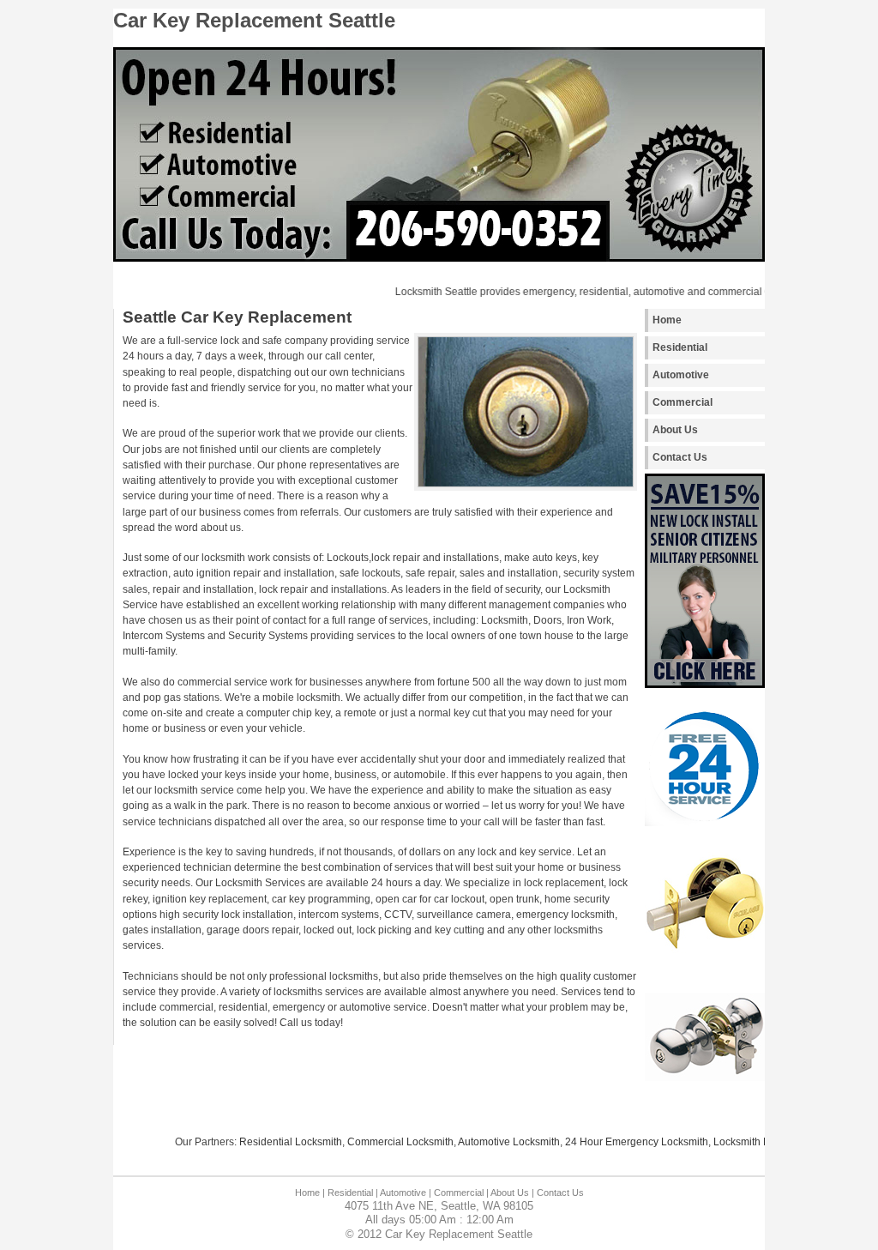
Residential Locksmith (274, 1142)
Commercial (682, 402)
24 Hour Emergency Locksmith (620, 1142)
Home (667, 320)
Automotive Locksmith (493, 1142)
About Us (675, 430)
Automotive (680, 375)
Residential (679, 347)
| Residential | (350, 1192)
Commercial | (461, 1192)
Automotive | (405, 1192)
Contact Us (679, 457)
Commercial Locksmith (384, 1142)
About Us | (512, 1192)
